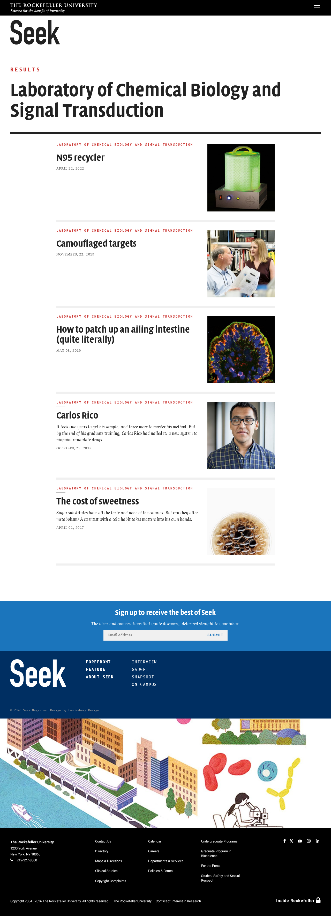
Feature (96, 669)
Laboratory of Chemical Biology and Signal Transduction (124, 144)
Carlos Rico (77, 415)
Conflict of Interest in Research (178, 901)
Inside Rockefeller (296, 900)
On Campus (144, 684)
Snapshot (143, 677)
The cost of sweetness (97, 501)
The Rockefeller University (32, 842)
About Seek (100, 677)
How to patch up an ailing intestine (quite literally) (123, 334)
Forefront (98, 661)
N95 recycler (80, 157)
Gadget (140, 669)
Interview (144, 661)
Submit (215, 634)
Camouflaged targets (96, 243)
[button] (35, 32)
